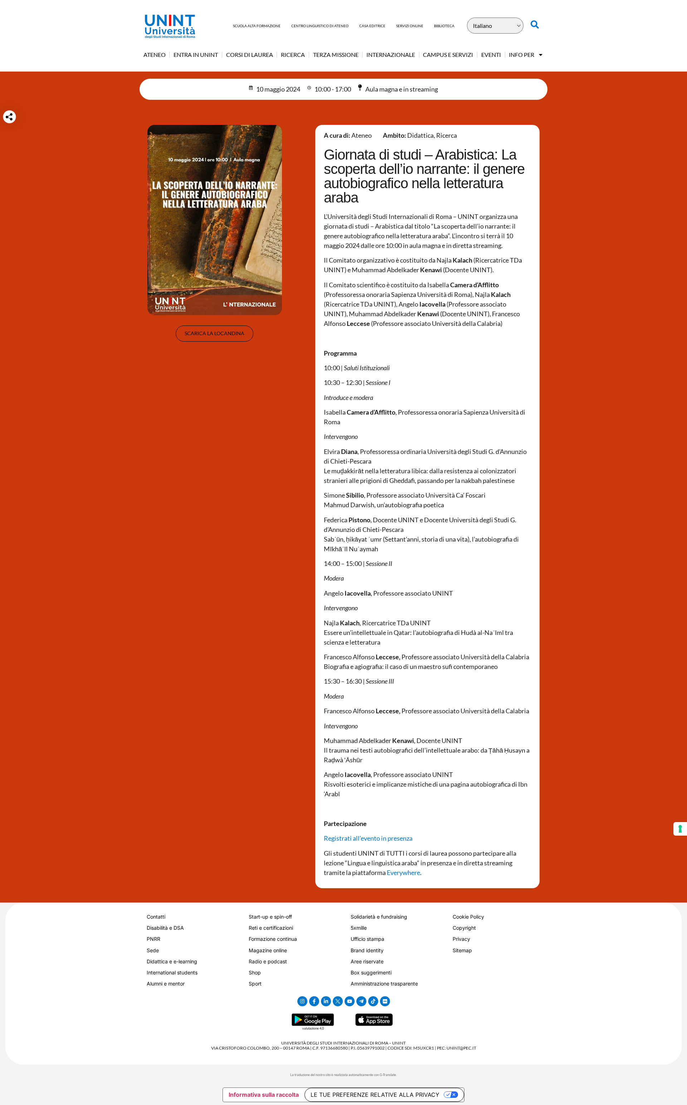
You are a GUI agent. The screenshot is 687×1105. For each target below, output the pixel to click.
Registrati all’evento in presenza (368, 838)
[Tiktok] (373, 1001)
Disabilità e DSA (165, 928)
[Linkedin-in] (326, 1001)
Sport (255, 984)
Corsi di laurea (249, 54)
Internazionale (390, 54)
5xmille (359, 928)
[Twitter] (338, 1001)
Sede (153, 950)
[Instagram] (302, 1001)
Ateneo (154, 54)
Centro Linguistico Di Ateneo (320, 26)
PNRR (153, 939)
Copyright (464, 928)
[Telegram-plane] (361, 1001)
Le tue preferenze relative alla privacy (375, 1094)
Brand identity (367, 950)
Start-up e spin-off (270, 917)
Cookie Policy (468, 917)
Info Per (521, 54)
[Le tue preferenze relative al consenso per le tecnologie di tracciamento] (680, 829)
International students (172, 972)
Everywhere (403, 872)
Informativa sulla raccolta (264, 1094)
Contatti (156, 917)
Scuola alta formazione (257, 26)
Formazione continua (273, 939)
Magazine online (268, 950)
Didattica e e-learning (172, 961)
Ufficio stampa (367, 939)
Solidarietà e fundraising (379, 917)
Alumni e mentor (166, 984)
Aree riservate (367, 961)
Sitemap (462, 950)
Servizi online (409, 26)
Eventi (491, 54)
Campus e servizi (448, 54)
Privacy (461, 939)
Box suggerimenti (371, 972)
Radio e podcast (268, 961)
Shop (255, 972)
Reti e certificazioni (271, 928)
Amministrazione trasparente (384, 984)
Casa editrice (372, 26)
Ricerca (293, 54)
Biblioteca (444, 26)
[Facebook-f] (314, 1001)
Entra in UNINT (196, 54)
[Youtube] (350, 1001)
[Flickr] (385, 1001)
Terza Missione (336, 54)
